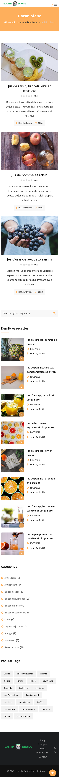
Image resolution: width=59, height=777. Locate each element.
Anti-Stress (10, 577)
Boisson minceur (13, 605)
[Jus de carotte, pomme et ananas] (12, 349)
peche (7, 716)
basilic (7, 673)
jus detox (39, 688)
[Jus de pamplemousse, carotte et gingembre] (12, 543)
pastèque (46, 709)
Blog (42, 740)
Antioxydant (11, 584)
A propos (42, 744)
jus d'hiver (24, 688)
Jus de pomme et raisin (29, 175)
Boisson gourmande (15, 598)
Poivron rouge (23, 716)
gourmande (48, 680)
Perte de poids (12, 647)
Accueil (11, 22)
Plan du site (42, 752)
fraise (33, 680)
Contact (43, 756)
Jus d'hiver (10, 640)
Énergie (9, 633)
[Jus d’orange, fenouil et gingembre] (12, 405)
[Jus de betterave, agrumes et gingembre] (12, 432)
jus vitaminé (9, 709)
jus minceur (24, 702)
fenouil (20, 680)
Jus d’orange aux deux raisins (29, 259)
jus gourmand (32, 695)
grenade (8, 688)
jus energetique (11, 695)
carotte (43, 673)
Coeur (8, 619)
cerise (7, 680)
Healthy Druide (25, 123)
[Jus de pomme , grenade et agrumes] (12, 488)
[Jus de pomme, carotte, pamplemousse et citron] (12, 377)
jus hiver (8, 702)
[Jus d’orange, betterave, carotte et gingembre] (12, 516)
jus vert (40, 702)
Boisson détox (12, 591)
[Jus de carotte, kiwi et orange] (12, 460)
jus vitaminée (28, 709)
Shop (42, 748)
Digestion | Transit (14, 626)
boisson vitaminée (25, 673)
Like (40, 123)
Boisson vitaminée (14, 612)
